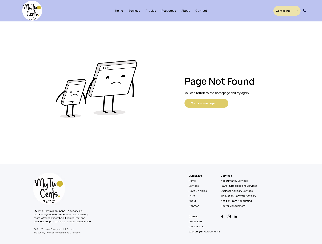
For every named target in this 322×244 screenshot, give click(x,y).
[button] (134, 10)
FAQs (36, 229)
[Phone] (304, 10)
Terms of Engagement (53, 229)
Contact (194, 206)
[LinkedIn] (235, 216)
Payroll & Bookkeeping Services (239, 186)
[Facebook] (222, 216)
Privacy (70, 229)
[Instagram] (228, 216)
